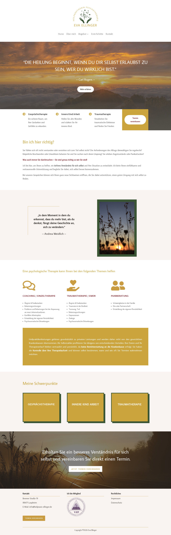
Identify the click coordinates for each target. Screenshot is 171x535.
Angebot (82, 34)
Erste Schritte (97, 34)
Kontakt (109, 34)
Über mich (71, 34)
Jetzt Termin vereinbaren (85, 469)
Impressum (116, 498)
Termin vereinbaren (135, 120)
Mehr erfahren (85, 89)
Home (61, 34)
